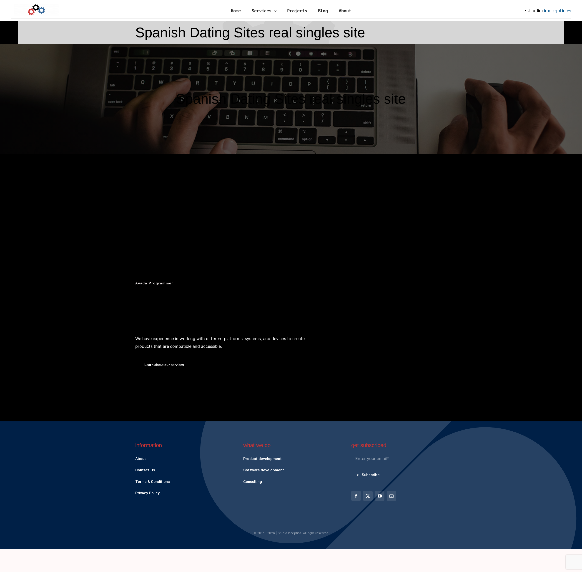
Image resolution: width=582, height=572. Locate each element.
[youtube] (379, 496)
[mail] (391, 496)
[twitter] (368, 496)
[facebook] (356, 496)
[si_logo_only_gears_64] (36, 5)
